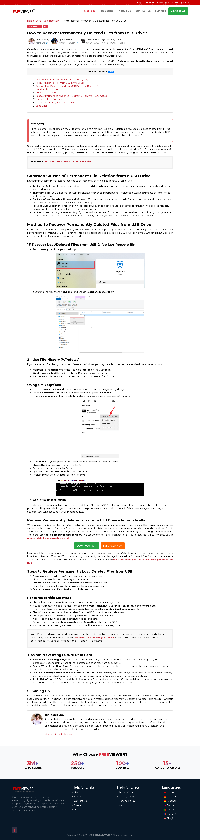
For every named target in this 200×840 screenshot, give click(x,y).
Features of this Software (49, 99)
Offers (90, 11)
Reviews (174, 3)
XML (121, 805)
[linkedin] (47, 43)
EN (185, 2)
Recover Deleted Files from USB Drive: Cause (60, 83)
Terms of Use (126, 792)
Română (171, 814)
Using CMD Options (46, 92)
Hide (111, 72)
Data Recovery (34, 26)
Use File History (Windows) (50, 89)
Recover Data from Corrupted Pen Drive (68, 161)
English (170, 792)
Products (106, 11)
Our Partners (149, 3)
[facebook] (14, 830)
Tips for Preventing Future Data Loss (56, 102)
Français (171, 805)
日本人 (170, 818)
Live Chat (179, 11)
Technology (162, 3)
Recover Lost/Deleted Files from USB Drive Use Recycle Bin (68, 86)
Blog (139, 3)
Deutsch (171, 796)
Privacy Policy (127, 796)
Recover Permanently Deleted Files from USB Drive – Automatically (72, 96)
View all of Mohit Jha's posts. (60, 734)
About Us (125, 11)
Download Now (86, 545)
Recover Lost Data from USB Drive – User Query (62, 79)
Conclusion (42, 105)
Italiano (170, 809)
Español (171, 801)
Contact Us (143, 11)
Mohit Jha (40, 43)
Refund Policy (127, 801)
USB (45, 26)
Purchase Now (113, 545)
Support (160, 11)
